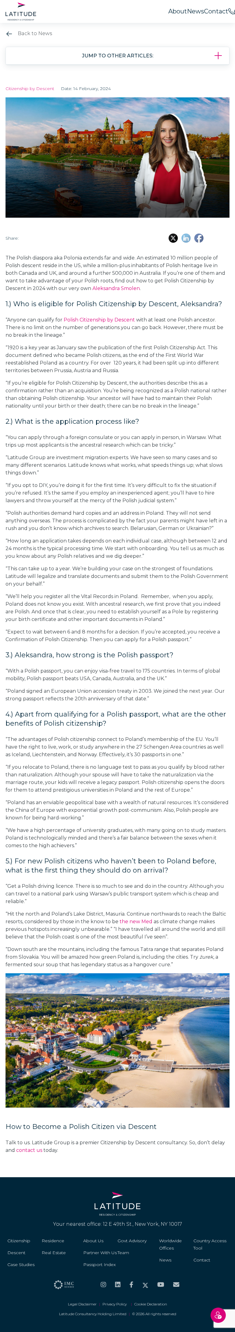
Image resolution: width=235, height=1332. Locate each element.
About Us (93, 1240)
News (195, 11)
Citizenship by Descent (30, 88)
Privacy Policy (116, 1304)
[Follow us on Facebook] (131, 1284)
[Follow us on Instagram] (103, 1284)
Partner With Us (100, 1252)
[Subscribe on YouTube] (160, 1284)
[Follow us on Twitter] (145, 1284)
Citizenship (18, 1240)
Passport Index (99, 1264)
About (177, 11)
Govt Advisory (132, 1240)
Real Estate (54, 1252)
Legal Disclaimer (82, 1304)
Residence (53, 1240)
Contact (216, 11)
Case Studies (21, 1264)
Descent (16, 1252)
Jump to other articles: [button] (117, 56)
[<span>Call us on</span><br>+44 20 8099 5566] (231, 11)
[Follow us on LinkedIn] (118, 1284)
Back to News (34, 33)
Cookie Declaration (150, 1304)
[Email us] (176, 1284)
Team (123, 1252)
